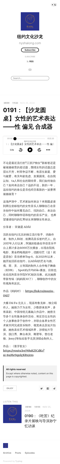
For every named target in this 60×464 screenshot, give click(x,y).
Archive (7, 452)
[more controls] (48, 149)
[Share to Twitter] (41, 388)
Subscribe (30, 50)
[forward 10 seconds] (39, 149)
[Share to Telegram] (54, 388)
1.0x (12, 149)
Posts (18, 452)
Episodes (30, 452)
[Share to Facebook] (48, 388)
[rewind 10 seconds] (20, 149)
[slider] (14, 138)
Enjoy (10, 388)
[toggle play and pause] (30, 150)
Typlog (18, 461)
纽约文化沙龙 (30, 36)
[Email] (30, 69)
